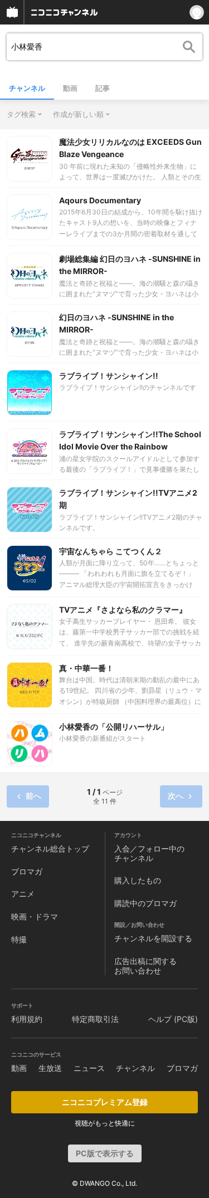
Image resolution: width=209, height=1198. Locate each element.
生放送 (50, 1068)
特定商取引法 (95, 1019)
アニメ (23, 893)
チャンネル (27, 88)
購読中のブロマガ (145, 903)
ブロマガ (26, 871)
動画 (70, 88)
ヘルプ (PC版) (173, 1019)
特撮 (19, 939)
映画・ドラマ (34, 916)
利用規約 (26, 1019)
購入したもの (137, 880)
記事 (102, 88)
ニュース (89, 1068)
